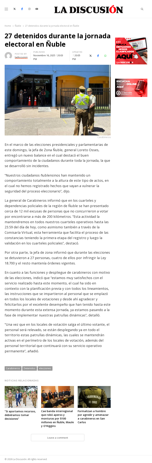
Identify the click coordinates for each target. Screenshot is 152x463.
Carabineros (13, 368)
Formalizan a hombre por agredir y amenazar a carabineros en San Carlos (93, 416)
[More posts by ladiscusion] (8, 54)
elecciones (45, 368)
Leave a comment (57, 437)
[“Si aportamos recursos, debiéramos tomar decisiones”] (21, 388)
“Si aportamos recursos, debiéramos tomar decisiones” (20, 415)
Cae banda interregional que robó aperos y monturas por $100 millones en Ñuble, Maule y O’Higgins (57, 418)
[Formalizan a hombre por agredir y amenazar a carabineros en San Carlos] (94, 388)
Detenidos (29, 368)
